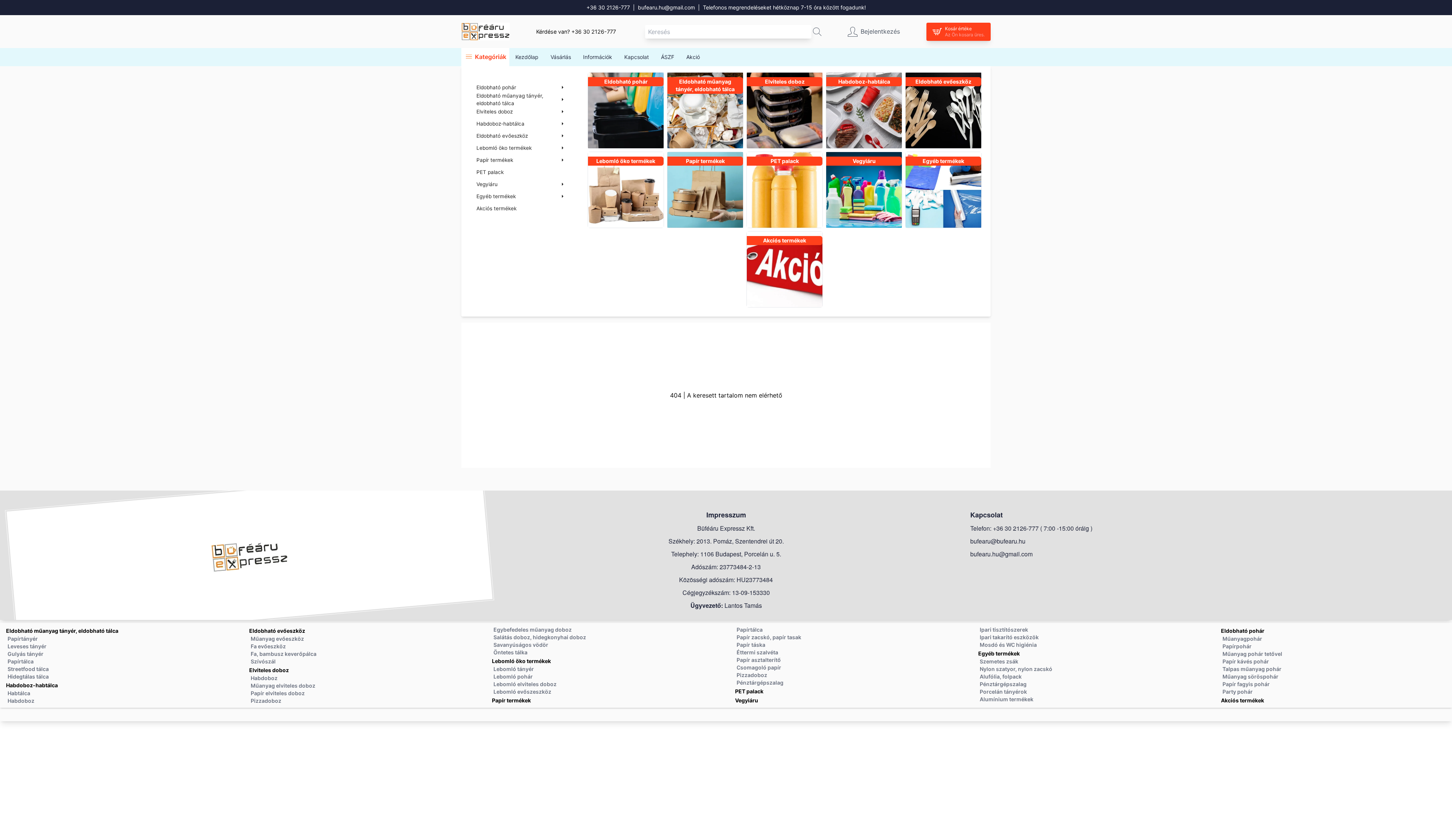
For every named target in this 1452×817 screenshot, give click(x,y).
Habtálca (19, 693)
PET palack (490, 172)
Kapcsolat (636, 57)
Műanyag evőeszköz (277, 638)
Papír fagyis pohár (1246, 684)
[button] (817, 31)
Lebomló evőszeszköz (522, 691)
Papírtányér (23, 638)
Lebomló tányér (513, 669)
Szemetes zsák (999, 661)
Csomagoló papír (759, 667)
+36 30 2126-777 (608, 7)
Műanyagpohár (1242, 638)
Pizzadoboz (266, 700)
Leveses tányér (27, 646)
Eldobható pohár (1242, 631)
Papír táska (751, 644)
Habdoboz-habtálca (32, 685)
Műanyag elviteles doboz (283, 685)
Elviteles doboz (269, 670)
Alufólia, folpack (1001, 676)
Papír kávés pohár (1245, 661)
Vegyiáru (746, 700)
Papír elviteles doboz (278, 693)
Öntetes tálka (510, 652)
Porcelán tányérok (1003, 691)
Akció (693, 57)
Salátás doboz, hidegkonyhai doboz (539, 637)
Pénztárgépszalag (760, 682)
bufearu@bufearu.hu (997, 541)
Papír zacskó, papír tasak (769, 637)
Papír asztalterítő (759, 660)
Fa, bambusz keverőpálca (283, 654)
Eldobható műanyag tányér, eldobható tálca (62, 631)
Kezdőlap (526, 57)
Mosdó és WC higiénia (1008, 644)
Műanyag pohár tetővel (1252, 654)
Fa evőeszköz (268, 646)
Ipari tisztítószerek (1004, 629)
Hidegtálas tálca (28, 676)
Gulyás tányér (25, 654)
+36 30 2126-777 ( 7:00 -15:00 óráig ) (1042, 528)
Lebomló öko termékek (521, 661)
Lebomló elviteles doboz (525, 684)
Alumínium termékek (1006, 699)
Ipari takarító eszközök (1009, 637)
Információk (597, 57)
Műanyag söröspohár (1250, 676)
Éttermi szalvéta (757, 652)
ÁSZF (667, 57)
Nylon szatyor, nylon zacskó (1016, 669)
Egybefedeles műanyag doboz (532, 629)
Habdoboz (21, 700)
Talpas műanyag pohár (1251, 669)
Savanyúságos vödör (520, 644)
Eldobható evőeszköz (277, 631)
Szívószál (263, 661)
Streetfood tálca (28, 669)
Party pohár (1237, 691)
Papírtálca (21, 661)
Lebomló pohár (513, 676)
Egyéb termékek (999, 653)
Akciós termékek (496, 208)
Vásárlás (561, 57)
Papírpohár (1237, 646)
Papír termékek (511, 700)
